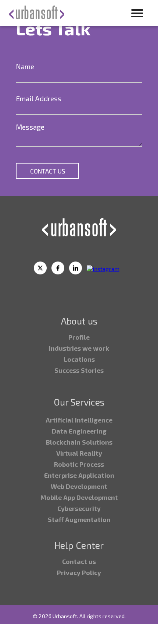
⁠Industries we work (79, 348)
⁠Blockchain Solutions (79, 442)
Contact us (79, 561)
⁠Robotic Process (79, 464)
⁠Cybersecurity (79, 508)
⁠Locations (79, 359)
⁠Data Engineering (79, 431)
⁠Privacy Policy (79, 572)
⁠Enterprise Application (79, 475)
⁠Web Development (79, 486)
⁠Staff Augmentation (79, 519)
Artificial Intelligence (79, 420)
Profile (79, 337)
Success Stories (79, 370)
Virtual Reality (79, 453)
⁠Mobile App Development (79, 497)
